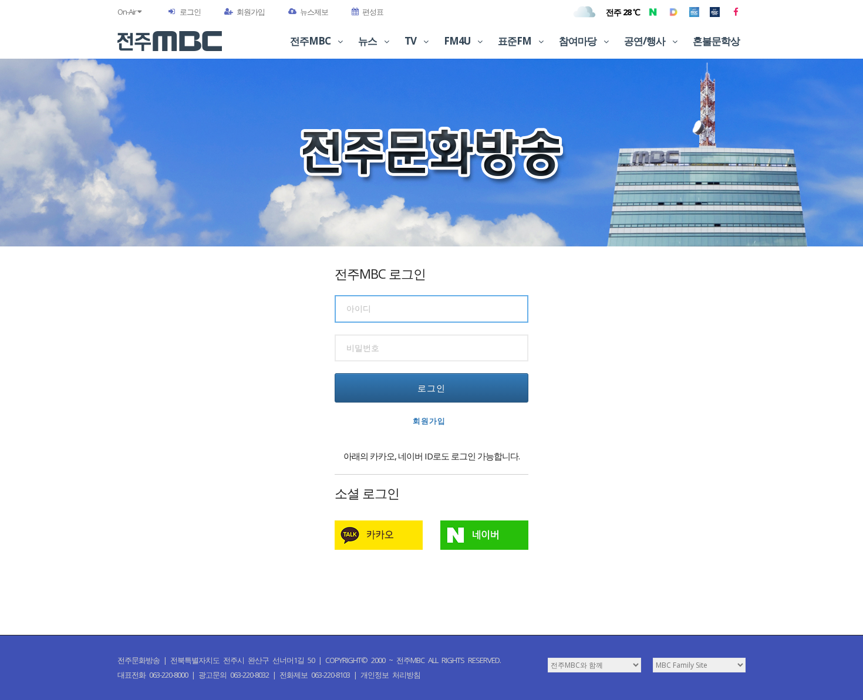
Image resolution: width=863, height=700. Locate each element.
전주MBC (311, 41)
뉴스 (368, 41)
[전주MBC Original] (694, 11)
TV (411, 41)
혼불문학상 (716, 41)
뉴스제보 (314, 11)
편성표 (372, 11)
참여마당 (578, 41)
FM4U (458, 41)
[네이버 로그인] (484, 535)
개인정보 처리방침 (390, 674)
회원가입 (251, 11)
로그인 (190, 11)
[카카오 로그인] (379, 535)
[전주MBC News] (714, 11)
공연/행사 (645, 41)
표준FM (515, 41)
